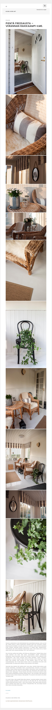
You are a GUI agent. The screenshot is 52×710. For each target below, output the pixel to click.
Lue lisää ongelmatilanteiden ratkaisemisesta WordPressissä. (19, 700)
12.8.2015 (8, 690)
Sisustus (8, 20)
